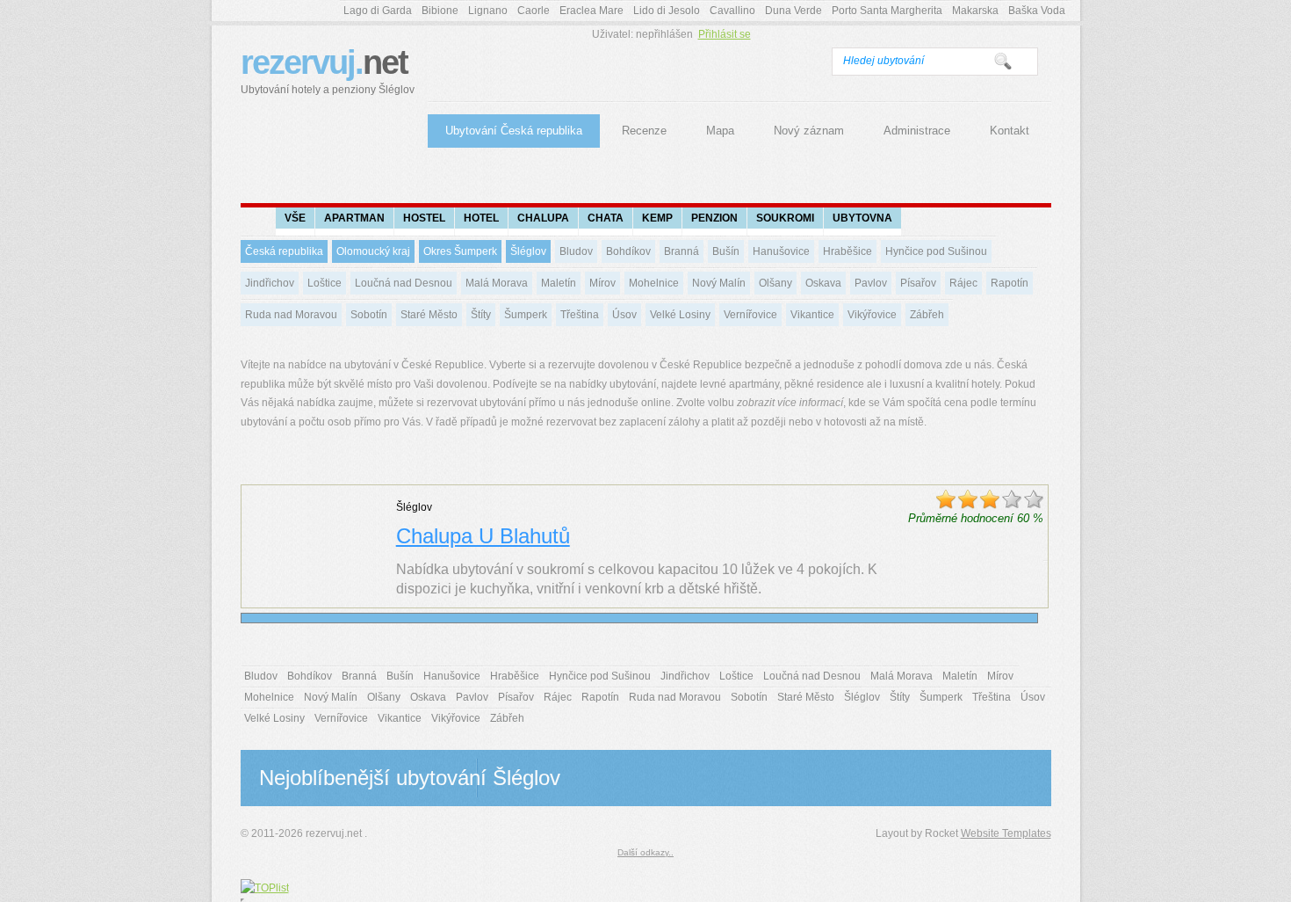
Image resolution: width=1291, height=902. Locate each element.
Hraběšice (847, 251)
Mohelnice (654, 283)
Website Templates (1006, 833)
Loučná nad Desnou (403, 283)
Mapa (720, 130)
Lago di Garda (377, 10)
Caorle (533, 10)
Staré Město (429, 315)
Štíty (481, 315)
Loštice (324, 283)
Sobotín (368, 315)
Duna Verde (793, 10)
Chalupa (543, 218)
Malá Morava (496, 283)
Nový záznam (809, 130)
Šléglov (528, 251)
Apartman (354, 218)
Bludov (576, 251)
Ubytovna (862, 218)
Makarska (975, 10)
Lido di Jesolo (666, 10)
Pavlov (871, 283)
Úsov (624, 315)
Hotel (481, 218)
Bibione (440, 10)
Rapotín (1009, 283)
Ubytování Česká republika (513, 130)
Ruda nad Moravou (291, 315)
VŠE (295, 218)
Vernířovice (750, 315)
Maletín (558, 283)
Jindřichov (269, 283)
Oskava (823, 283)
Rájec (963, 283)
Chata (606, 218)
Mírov (602, 283)
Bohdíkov (628, 251)
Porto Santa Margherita (887, 10)
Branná (681, 251)
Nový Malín (719, 283)
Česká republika (284, 251)
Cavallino (732, 10)
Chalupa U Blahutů (483, 536)
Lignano (488, 10)
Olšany (775, 283)
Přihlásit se (724, 34)
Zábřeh (927, 315)
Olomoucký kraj (373, 251)
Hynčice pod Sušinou (936, 251)
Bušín (725, 251)
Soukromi (785, 218)
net (328, 70)
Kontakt (1009, 130)
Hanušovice (781, 251)
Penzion (714, 218)
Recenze (644, 130)
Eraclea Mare (591, 10)
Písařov (918, 283)
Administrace (917, 130)
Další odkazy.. (645, 852)
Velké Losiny (680, 315)
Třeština (579, 315)
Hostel (424, 218)
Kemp (657, 218)
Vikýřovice (872, 315)
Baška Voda (1036, 10)
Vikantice (812, 315)
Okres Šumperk (460, 251)
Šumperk (525, 315)
